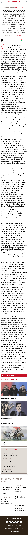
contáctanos (18, 525)
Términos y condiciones (9, 527)
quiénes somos (9, 525)
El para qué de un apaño (8, 398)
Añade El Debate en (15, 40)
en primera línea (9, 7)
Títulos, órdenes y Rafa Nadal (20, 498)
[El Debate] (14, 1)
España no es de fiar (7, 423)
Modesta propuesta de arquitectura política (7, 489)
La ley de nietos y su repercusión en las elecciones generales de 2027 (20, 507)
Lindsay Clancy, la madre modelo (12, 461)
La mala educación (6, 418)
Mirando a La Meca (8, 472)
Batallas (3, 443)
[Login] (26, 2)
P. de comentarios (18, 528)
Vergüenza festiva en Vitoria (20, 488)
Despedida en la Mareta (9, 466)
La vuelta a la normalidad (5, 500)
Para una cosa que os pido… (10, 455)
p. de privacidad (21, 527)
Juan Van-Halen (19, 7)
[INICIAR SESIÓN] (26, 2)
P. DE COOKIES (8, 528)
